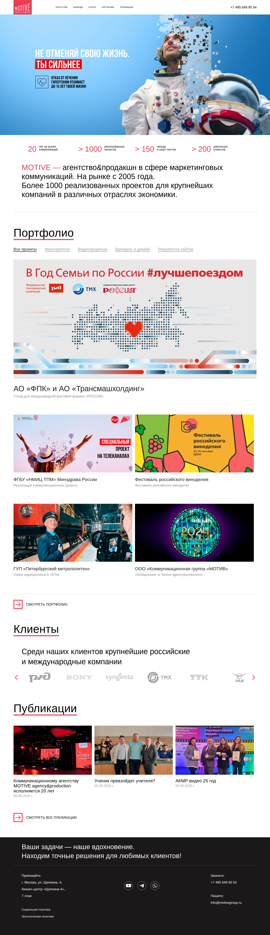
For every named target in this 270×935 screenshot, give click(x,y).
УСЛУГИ (92, 7)
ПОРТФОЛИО (108, 7)
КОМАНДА (78, 7)
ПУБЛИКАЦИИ (126, 7)
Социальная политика (36, 909)
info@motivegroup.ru (226, 902)
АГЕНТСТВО (62, 7)
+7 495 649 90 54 (243, 7)
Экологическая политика (38, 916)
